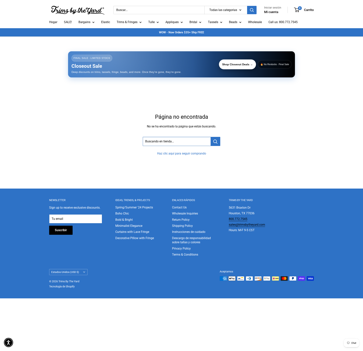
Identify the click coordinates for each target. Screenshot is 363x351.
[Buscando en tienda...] (215, 141)
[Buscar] (252, 10)
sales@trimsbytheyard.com (247, 224)
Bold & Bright (124, 220)
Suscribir (61, 230)
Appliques (172, 22)
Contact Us (179, 207)
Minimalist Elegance (128, 226)
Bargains (84, 22)
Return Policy (181, 220)
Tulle (151, 22)
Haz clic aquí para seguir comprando (181, 153)
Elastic (105, 22)
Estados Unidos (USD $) (65, 272)
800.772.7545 (238, 219)
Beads (233, 22)
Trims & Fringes (127, 22)
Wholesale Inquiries (185, 213)
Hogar (53, 22)
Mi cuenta (271, 12)
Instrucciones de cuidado (188, 232)
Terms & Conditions (185, 254)
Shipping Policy (182, 226)
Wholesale (255, 22)
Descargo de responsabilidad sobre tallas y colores (191, 240)
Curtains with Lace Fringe (132, 232)
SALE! (68, 22)
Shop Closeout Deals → (237, 64)
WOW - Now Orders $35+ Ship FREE (181, 32)
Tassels (213, 22)
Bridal (193, 22)
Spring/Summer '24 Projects (134, 207)
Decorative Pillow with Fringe (134, 238)
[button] (8, 342)
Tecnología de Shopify (62, 286)
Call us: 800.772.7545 (283, 22)
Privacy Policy (181, 248)
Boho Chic (122, 213)
